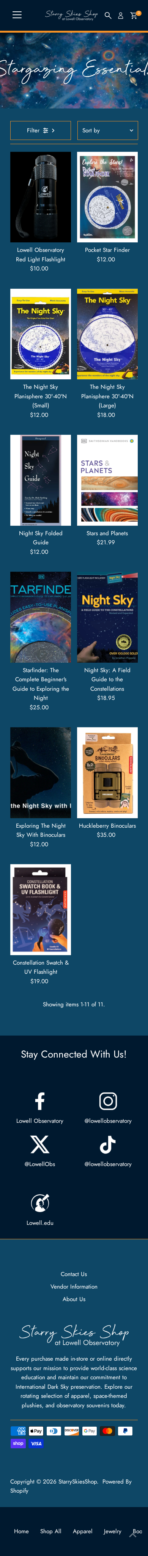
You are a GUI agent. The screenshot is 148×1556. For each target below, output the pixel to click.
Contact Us (74, 1274)
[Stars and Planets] (107, 480)
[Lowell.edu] (39, 1203)
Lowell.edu (40, 1223)
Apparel (83, 1531)
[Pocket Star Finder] (107, 197)
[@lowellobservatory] (108, 1101)
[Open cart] (134, 15)
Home (21, 1531)
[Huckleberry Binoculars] (107, 772)
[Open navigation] (17, 15)
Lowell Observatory (39, 1121)
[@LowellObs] (39, 1144)
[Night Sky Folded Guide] (40, 480)
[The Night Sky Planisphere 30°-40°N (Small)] (40, 334)
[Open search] (108, 15)
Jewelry (112, 1531)
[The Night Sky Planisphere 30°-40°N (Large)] (107, 334)
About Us (74, 1299)
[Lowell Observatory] (39, 1101)
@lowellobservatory (108, 1121)
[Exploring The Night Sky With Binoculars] (40, 772)
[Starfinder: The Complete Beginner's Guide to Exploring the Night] (40, 617)
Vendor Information (74, 1287)
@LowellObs (40, 1164)
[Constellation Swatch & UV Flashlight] (40, 909)
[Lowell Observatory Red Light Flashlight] (40, 197)
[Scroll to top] (132, 1535)
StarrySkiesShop (77, 1481)
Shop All (50, 1531)
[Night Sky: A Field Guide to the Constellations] (107, 617)
